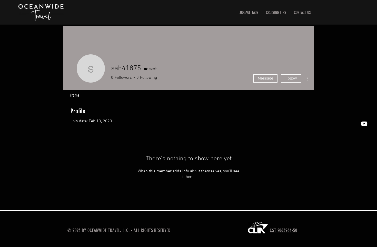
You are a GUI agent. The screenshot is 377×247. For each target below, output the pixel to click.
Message (265, 78)
